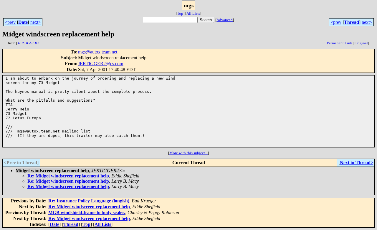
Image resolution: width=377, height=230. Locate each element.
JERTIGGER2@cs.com (100, 63)
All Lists (193, 13)
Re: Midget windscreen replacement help (68, 175)
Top (180, 13)
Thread (351, 22)
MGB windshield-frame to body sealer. (86, 212)
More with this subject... (188, 153)
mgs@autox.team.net (97, 51)
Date (23, 22)
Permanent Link (339, 43)
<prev (10, 22)
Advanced (224, 20)
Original (361, 43)
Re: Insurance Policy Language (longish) (88, 200)
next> (35, 22)
